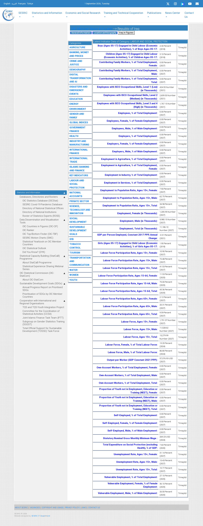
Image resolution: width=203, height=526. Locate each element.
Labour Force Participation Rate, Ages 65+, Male (130, 306)
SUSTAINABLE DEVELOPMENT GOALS (78, 231)
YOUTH (73, 280)
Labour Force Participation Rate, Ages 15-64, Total (128, 291)
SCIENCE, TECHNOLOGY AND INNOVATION (79, 210)
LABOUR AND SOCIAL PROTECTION (76, 184)
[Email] (197, 3)
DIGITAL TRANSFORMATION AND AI (80, 78)
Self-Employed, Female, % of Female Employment (129, 423)
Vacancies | (35, 507)
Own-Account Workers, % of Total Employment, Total (128, 382)
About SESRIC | (22, 507)
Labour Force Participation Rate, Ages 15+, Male (130, 260)
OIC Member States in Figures (92, 29)
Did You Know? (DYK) (34, 251)
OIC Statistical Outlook (34, 248)
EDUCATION (76, 99)
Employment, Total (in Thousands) (138, 228)
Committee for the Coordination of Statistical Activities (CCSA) (41, 312)
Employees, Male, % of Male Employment (134, 128)
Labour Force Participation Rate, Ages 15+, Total (130, 268)
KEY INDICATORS (78, 175)
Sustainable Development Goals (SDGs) (41, 283)
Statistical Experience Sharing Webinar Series (43, 268)
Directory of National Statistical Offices (43, 208)
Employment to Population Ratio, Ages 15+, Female (128, 190)
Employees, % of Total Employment (137, 113)
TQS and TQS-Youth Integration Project (43, 307)
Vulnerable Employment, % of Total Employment (130, 477)
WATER (73, 270)
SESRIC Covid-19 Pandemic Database (42, 204)
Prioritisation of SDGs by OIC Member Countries (42, 295)
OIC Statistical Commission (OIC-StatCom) (37, 274)
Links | (84, 507)
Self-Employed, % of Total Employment (135, 415)
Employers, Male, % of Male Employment (134, 151)
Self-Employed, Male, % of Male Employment (132, 430)
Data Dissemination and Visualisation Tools (39, 221)
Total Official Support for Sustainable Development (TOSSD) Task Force (42, 329)
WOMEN (73, 274)
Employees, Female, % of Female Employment (132, 120)
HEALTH (73, 136)
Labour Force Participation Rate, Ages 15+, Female (129, 252)
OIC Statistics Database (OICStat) (40, 200)
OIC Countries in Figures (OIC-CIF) (40, 226)
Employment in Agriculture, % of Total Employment (129, 159)
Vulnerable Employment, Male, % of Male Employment (127, 493)
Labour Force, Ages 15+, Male (140, 329)
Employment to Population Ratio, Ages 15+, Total (130, 205)
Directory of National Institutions (39, 212)
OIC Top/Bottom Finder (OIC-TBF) (40, 233)
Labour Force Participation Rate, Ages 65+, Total (130, 314)
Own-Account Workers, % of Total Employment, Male (128, 375)
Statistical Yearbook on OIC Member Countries (42, 243)
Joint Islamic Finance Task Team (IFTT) (43, 317)
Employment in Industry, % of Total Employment (131, 175)
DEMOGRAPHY (77, 69)
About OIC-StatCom (33, 279)
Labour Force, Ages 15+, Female (139, 321)
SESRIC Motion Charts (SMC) (38, 237)
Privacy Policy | (72, 507)
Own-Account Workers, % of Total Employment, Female (127, 367)
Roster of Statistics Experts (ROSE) (41, 215)
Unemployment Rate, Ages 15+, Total (136, 469)
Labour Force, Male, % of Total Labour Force (132, 352)
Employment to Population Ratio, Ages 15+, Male (130, 198)
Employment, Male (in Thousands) (138, 221)
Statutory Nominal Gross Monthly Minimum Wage (130, 438)
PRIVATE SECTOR (79, 201)
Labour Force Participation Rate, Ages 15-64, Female (127, 275)
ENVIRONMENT (77, 109)
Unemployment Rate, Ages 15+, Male (136, 461)
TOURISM (74, 252)
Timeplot (182, 47)
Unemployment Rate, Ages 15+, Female (135, 454)
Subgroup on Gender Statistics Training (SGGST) (44, 323)
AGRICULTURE (77, 47)
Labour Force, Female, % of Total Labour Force (131, 344)
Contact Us (189, 14)
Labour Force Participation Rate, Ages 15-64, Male (129, 283)
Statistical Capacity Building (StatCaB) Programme (40, 257)
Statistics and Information (28, 192)
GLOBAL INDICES (78, 122)
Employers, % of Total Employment (138, 136)
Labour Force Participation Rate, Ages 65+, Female (129, 298)
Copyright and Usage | (53, 507)
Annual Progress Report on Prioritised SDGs (43, 289)
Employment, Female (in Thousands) (137, 213)
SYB (71, 239)
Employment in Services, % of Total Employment (130, 182)
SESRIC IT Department (40, 516)
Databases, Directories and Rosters (39, 196)
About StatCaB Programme (37, 262)
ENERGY (73, 103)
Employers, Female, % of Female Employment (132, 143)
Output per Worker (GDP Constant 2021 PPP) (132, 359)
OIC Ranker (28, 230)
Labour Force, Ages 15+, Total (140, 336)
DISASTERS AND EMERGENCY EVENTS (78, 90)
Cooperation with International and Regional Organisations (38, 302)
